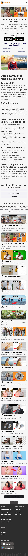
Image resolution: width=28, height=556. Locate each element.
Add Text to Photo (5, 517)
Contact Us (17, 509)
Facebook (3, 534)
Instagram (3, 532)
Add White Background (6, 514)
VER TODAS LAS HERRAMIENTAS (14, 496)
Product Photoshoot (6, 521)
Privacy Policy (18, 512)
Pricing (2, 530)
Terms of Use (18, 514)
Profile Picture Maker (6, 519)
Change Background (6, 512)
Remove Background (6, 509)
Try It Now (14, 502)
